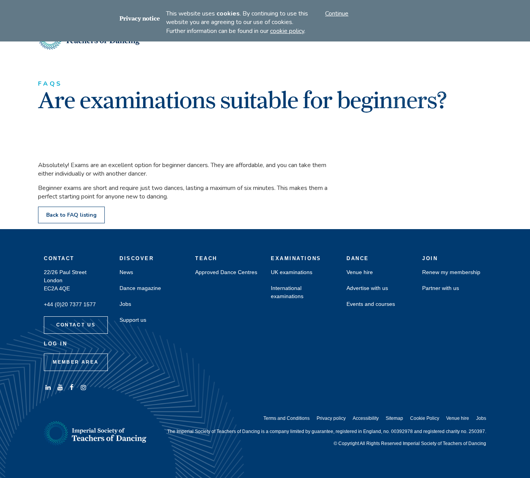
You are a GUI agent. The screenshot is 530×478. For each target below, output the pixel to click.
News (126, 272)
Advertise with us (367, 288)
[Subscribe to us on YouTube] (59, 387)
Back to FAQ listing (71, 215)
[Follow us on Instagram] (83, 387)
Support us (133, 320)
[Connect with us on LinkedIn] (48, 387)
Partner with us (440, 288)
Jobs (125, 304)
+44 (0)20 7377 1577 (70, 304)
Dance (357, 258)
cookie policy (287, 31)
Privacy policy (331, 418)
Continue (336, 13)
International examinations (287, 292)
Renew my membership (451, 272)
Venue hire (359, 272)
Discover (137, 258)
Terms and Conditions (286, 418)
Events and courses (370, 304)
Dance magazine (140, 288)
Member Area (76, 362)
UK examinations (291, 272)
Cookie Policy (424, 418)
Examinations (296, 258)
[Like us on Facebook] (72, 387)
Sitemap (394, 418)
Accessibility (366, 418)
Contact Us (76, 325)
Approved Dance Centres (226, 272)
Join (430, 258)
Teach (206, 258)
